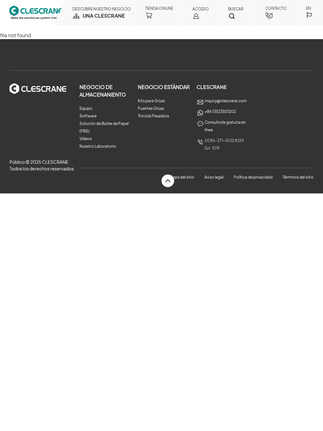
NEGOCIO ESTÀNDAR (164, 87)
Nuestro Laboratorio (97, 146)
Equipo (85, 108)
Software (88, 116)
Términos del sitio (298, 177)
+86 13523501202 (220, 111)
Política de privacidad (253, 177)
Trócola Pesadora (153, 116)
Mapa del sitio (181, 177)
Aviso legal (214, 177)
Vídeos (85, 138)
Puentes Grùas (151, 108)
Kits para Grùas (151, 100)
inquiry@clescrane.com (226, 100)
